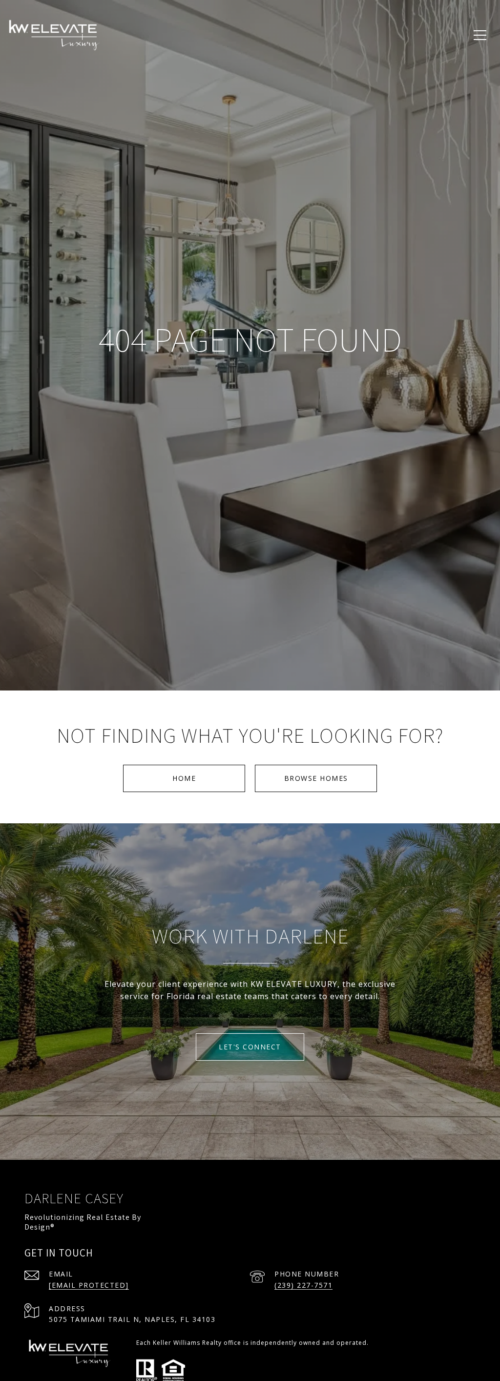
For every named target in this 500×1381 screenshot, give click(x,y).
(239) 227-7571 (303, 1285)
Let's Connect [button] (250, 1046)
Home (184, 778)
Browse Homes (316, 778)
